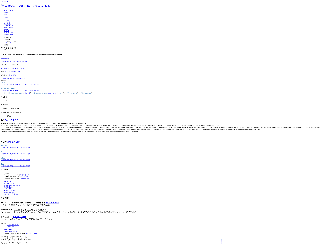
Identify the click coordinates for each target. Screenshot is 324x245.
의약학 (3, 82)
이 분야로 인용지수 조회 (20, 84)
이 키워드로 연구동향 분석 (9, 147)
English (6, 17)
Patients (3, 158)
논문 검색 (7, 22)
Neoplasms (4, 145)
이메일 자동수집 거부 (10, 231)
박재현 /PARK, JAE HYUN (40, 93)
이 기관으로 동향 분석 (7, 78)
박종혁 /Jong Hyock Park (14, 93)
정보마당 (6, 31)
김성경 (61, 93)
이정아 (3, 93)
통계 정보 (7, 29)
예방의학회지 (5, 58)
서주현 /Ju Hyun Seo (71, 93)
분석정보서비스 (9, 34)
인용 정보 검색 (8, 27)
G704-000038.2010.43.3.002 (12, 71)
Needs (2, 164)
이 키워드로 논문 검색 (23, 147)
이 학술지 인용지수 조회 (8, 61)
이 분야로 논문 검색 (33, 84)
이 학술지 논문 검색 (21, 61)
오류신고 (6, 12)
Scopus (6, 175)
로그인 (6, 14)
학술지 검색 (7, 24)
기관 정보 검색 (8, 25)
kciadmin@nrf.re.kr (31, 233)
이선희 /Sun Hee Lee (85, 93)
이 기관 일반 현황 (19, 78)
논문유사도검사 (9, 32)
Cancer (2, 152)
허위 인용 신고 (8, 10)
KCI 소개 (6, 20)
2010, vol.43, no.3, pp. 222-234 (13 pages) (12, 68)
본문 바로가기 (5, 1)
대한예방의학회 (12, 75)
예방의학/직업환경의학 (8, 88)
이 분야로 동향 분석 (6, 84)
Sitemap (6, 16)
